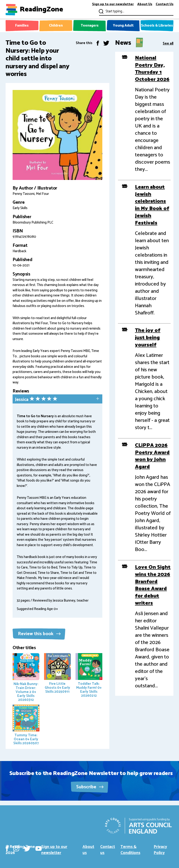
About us (88, 850)
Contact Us (164, 5)
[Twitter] (106, 43)
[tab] (57, 399)
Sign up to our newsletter (113, 5)
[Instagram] (16, 848)
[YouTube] (38, 848)
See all (168, 43)
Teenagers (90, 25)
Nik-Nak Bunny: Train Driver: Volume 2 (26, 692)
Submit (100, 11)
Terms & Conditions (130, 850)
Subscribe (86, 787)
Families (22, 25)
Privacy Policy (160, 850)
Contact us (107, 850)
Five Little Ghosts (57, 688)
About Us (144, 5)
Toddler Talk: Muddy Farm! (89, 689)
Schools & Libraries (157, 25)
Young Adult (123, 25)
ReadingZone (41, 9)
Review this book (36, 634)
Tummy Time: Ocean (26, 739)
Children (56, 25)
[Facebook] (97, 43)
